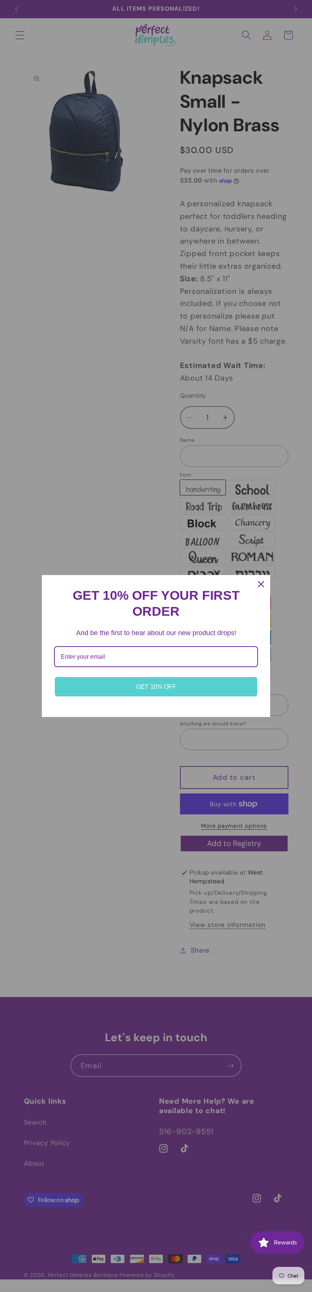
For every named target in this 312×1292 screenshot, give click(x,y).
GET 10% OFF (156, 686)
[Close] (261, 584)
